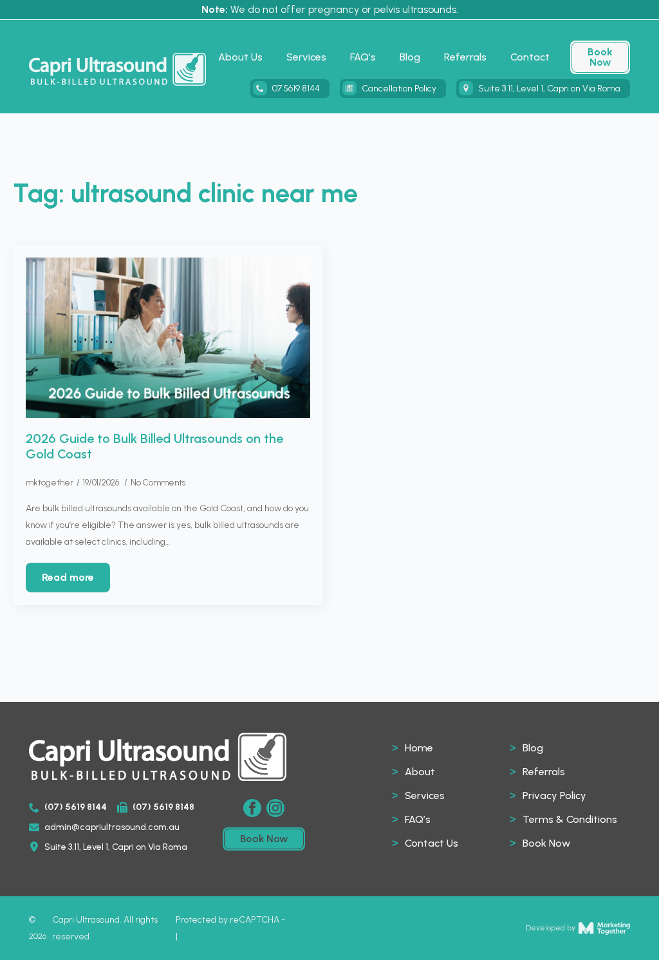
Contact (530, 57)
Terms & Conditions (570, 819)
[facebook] (252, 808)
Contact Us (431, 843)
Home (419, 748)
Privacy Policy (554, 795)
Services (306, 57)
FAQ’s (363, 57)
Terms (193, 936)
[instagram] (275, 808)
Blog (410, 57)
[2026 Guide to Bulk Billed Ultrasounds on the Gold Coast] (168, 338)
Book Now (546, 843)
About (420, 772)
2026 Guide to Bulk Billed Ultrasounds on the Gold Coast (154, 446)
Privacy (301, 919)
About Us (240, 57)
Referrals (465, 57)
